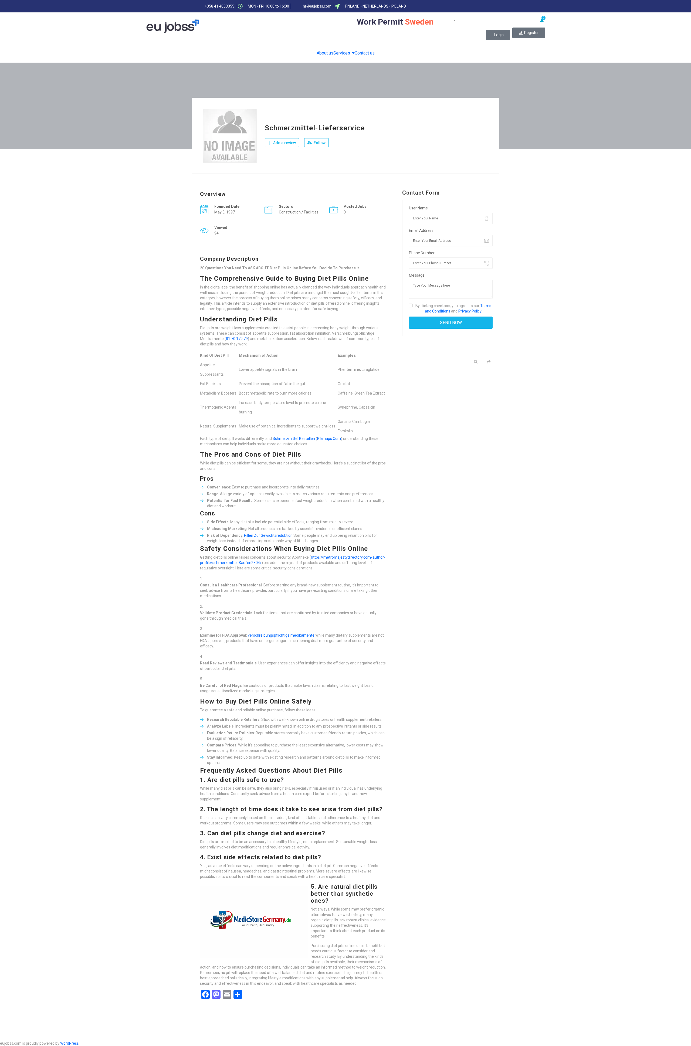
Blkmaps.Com (329, 438)
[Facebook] (449, 6)
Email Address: (421, 230)
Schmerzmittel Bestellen (294, 438)
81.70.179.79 (237, 339)
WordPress (69, 1043)
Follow (319, 143)
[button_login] (498, 35)
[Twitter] (459, 6)
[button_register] (528, 33)
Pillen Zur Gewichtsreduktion (268, 535)
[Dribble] (480, 6)
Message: (417, 275)
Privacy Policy (470, 311)
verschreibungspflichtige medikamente (281, 635)
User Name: (419, 208)
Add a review (284, 143)
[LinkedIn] (470, 6)
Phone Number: (422, 253)
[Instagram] (491, 6)
